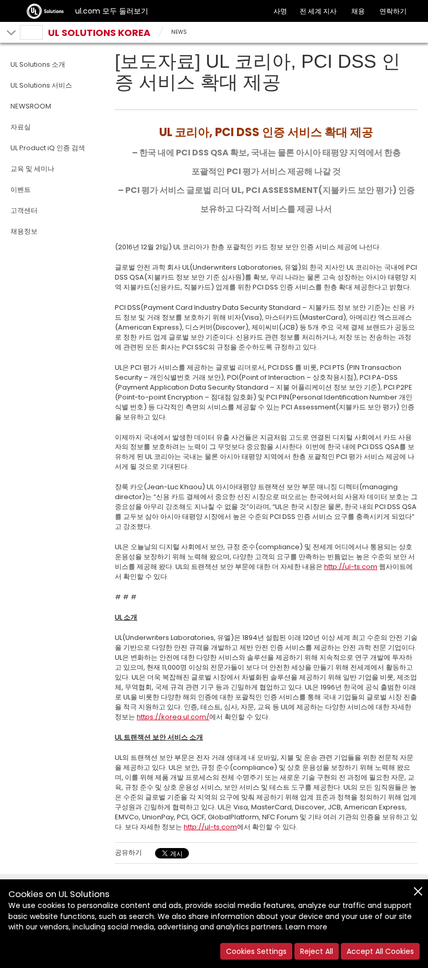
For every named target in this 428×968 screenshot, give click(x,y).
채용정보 (24, 231)
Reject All (316, 951)
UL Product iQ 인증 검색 (47, 148)
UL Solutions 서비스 (41, 85)
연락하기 (393, 11)
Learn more (306, 927)
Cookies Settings (256, 951)
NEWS (179, 32)
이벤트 (20, 190)
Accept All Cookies (380, 951)
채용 (358, 11)
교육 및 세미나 (32, 169)
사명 (280, 11)
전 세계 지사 (318, 11)
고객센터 (24, 210)
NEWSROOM (30, 106)
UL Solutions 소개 (37, 64)
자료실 (20, 127)
